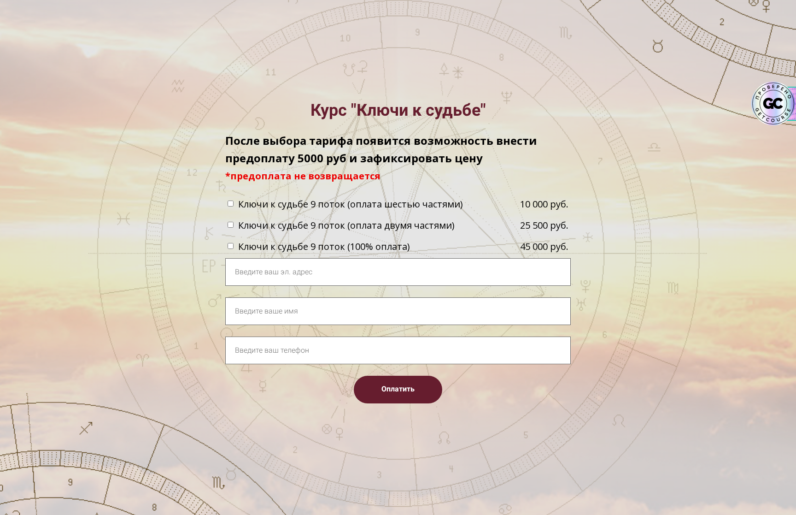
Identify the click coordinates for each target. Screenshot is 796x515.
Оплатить (398, 389)
